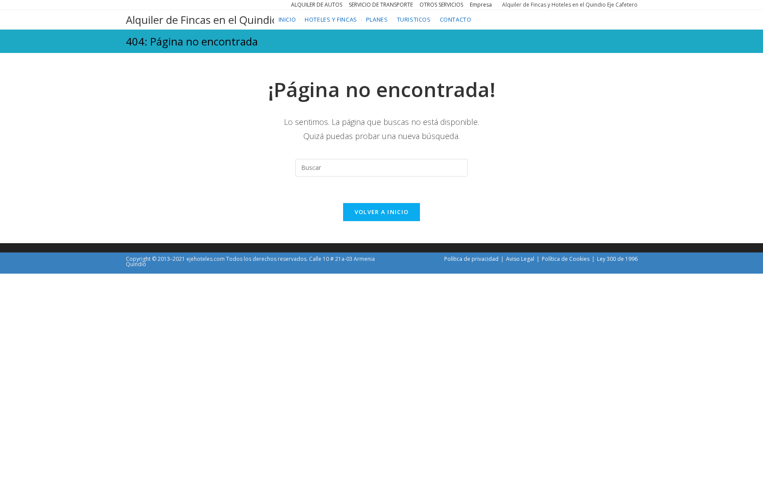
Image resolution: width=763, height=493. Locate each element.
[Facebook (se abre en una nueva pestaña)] (138, 4)
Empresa (481, 4)
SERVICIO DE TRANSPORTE (381, 4)
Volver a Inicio (382, 212)
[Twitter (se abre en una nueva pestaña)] (129, 4)
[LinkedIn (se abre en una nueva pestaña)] (167, 4)
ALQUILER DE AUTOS (316, 4)
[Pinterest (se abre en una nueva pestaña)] (147, 4)
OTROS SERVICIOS (441, 4)
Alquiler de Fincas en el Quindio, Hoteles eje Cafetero (254, 19)
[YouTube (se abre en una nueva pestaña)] (186, 4)
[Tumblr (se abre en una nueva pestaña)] (176, 4)
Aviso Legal (520, 259)
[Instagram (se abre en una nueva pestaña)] (157, 4)
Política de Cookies (565, 259)
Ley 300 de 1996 (617, 259)
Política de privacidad (471, 259)
